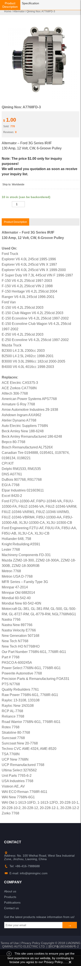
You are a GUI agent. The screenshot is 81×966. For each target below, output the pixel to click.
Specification (30, 3)
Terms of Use (10, 943)
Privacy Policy (30, 943)
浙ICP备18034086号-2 (63, 946)
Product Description (10, 5)
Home (7, 11)
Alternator (19, 11)
